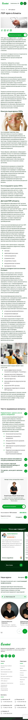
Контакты (22, 684)
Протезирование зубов (6, 671)
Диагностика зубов (5, 669)
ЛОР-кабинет (4, 681)
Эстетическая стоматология (4, 689)
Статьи (22, 672)
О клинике (22, 666)
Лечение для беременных (4, 686)
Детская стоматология (6, 676)
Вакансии (22, 679)
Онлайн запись (15, 3)
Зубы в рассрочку (5, 678)
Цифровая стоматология (7, 683)
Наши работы (23, 670)
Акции (21, 681)
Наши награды (23, 677)
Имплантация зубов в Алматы (6, 666)
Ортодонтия (4, 674)
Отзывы (22, 675)
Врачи (21, 668)
